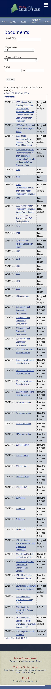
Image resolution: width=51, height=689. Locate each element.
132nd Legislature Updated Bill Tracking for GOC (24, 599)
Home (4, 22)
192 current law (22, 296)
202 (12, 93)
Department (10, 96)
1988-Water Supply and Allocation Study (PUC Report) (25, 128)
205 (25, 93)
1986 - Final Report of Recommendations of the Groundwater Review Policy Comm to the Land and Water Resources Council (25, 157)
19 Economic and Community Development (23, 310)
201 (8, 93)
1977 (18, 233)
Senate (13, 22)
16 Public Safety (22, 444)
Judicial (23, 661)
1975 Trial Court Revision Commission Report (24, 243)
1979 (18, 225)
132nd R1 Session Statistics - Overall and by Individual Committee (25, 545)
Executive (14, 661)
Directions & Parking (25, 672)
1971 (18, 266)
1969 (18, 273)
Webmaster (33, 681)
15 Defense (20, 497)
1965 (18, 288)
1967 (18, 281)
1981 (18, 198)
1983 (18, 177)
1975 (18, 251)
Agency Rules (35, 661)
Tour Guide (9, 670)
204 (21, 93)
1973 (18, 258)
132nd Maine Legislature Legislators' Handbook (26, 587)
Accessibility (21, 670)
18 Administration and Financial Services (25, 351)
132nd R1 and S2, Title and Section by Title (25, 555)
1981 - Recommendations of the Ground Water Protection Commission (25, 189)
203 (17, 93)
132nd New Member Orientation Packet (24, 577)
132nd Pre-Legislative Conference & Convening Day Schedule (25, 566)
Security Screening (37, 670)
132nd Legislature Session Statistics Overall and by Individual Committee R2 (26, 622)
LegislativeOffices (36, 21)
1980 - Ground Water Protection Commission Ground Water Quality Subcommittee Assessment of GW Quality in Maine (25, 213)
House (24, 22)
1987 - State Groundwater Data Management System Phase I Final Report (24, 140)
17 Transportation (23, 402)
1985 (18, 169)
